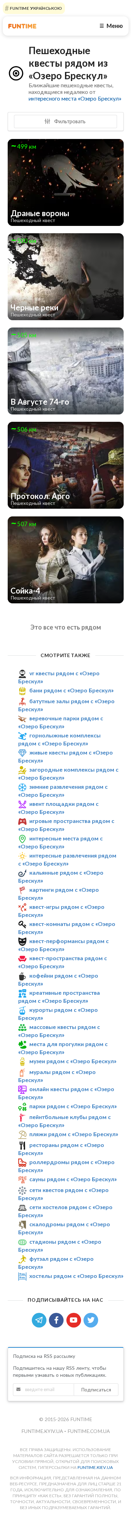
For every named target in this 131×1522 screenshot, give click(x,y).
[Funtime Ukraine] (22, 26)
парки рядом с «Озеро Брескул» (73, 1106)
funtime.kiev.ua (95, 1467)
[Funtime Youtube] (75, 1320)
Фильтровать (69, 121)
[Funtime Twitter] (91, 1320)
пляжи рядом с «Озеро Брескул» (73, 1134)
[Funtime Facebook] (57, 1320)
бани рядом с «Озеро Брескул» (71, 690)
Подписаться (96, 1389)
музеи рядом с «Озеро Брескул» (72, 1061)
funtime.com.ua (88, 1431)
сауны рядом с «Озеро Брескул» (73, 1179)
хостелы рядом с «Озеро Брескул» (76, 1275)
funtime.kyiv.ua (42, 1431)
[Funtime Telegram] (40, 1320)
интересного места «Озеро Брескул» (75, 98)
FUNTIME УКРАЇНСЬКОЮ (35, 8)
